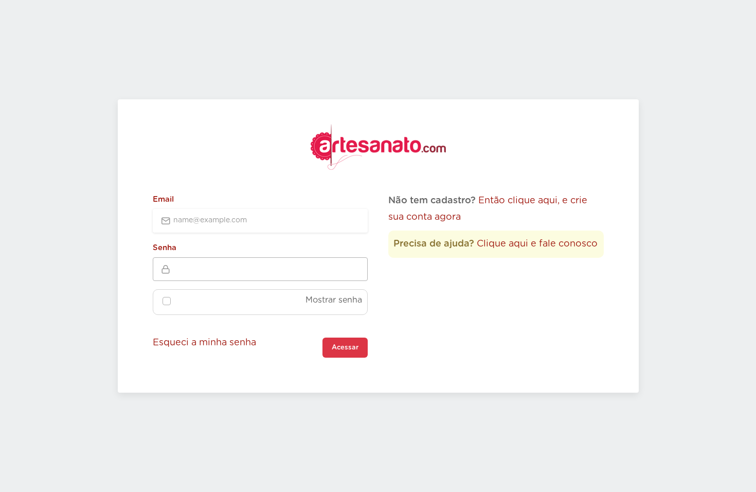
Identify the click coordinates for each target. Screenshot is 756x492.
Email (163, 199)
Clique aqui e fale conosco (537, 244)
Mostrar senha (333, 300)
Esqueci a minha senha (204, 342)
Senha (164, 248)
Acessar (345, 347)
